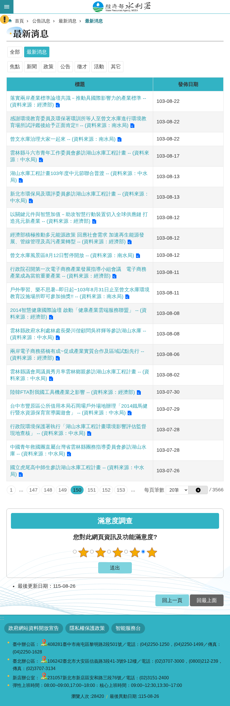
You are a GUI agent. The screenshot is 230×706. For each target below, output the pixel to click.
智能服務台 (128, 628)
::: (2, 618)
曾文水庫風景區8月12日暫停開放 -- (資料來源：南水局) (72, 255)
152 (106, 490)
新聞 (32, 66)
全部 (15, 52)
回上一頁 (172, 600)
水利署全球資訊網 (121, 6)
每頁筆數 (154, 490)
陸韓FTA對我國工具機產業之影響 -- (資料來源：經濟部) (72, 392)
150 (77, 490)
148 (48, 490)
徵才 (82, 66)
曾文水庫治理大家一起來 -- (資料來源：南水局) (63, 139)
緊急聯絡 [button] (4, 19)
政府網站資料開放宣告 (33, 628)
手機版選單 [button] (6, 6)
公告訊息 (41, 21)
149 (62, 490)
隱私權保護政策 (87, 628)
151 (92, 490)
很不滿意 (83, 552)
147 (33, 490)
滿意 (134, 552)
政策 (48, 66)
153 (121, 490)
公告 (65, 66)
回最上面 (207, 600)
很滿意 (151, 552)
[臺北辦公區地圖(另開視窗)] (44, 661)
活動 (99, 66)
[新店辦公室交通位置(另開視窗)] (44, 677)
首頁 (19, 21)
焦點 (15, 66)
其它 (116, 66)
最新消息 (68, 21)
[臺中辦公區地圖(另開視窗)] (44, 644)
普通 (117, 552)
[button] (198, 490)
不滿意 (100, 552)
